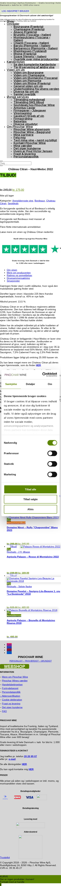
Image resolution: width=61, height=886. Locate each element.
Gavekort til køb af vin (29, 116)
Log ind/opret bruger (15, 11)
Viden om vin (16, 69)
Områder (13, 24)
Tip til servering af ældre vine (34, 67)
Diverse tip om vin (26, 91)
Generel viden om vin (28, 86)
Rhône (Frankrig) (25, 53)
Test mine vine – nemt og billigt (35, 140)
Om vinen (12, 270)
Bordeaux (40, 200)
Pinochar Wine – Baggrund (32, 132)
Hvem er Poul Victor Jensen (33, 151)
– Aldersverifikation (10, 696)
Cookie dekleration (12, 699)
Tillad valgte (30, 499)
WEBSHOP (14, 666)
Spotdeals (13, 203)
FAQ (4, 711)
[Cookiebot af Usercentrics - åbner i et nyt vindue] (43, 374)
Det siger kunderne (27, 148)
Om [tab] (50, 383)
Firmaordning (23, 118)
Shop (10, 21)
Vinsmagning (23, 113)
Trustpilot (5, 857)
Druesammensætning (18, 278)
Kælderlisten (16, 61)
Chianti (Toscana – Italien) (31, 43)
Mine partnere (24, 134)
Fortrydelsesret (10, 688)
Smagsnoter (13, 280)
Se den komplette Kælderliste (35, 64)
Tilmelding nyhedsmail (29, 99)
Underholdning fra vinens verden (36, 89)
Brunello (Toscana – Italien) (32, 34)
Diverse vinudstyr (26, 124)
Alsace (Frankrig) (25, 32)
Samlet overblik (25, 94)
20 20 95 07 (30, 756)
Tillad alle (30, 489)
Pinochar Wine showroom (32, 129)
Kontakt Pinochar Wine (30, 143)
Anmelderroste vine (22, 200)
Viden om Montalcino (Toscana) (36, 78)
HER (31, 769)
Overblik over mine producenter (36, 59)
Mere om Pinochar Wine (15, 676)
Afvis (30, 509)
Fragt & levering (25, 154)
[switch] (52, 453)
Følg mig (20, 137)
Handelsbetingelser (12, 684)
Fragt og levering (11, 703)
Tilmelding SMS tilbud (29, 102)
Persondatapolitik (26, 156)
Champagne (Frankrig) (29, 29)
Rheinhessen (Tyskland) (30, 51)
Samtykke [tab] (11, 383)
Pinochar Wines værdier (15, 680)
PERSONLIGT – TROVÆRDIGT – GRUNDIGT (30, 661)
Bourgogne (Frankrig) (28, 26)
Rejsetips (20, 121)
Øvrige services (18, 97)
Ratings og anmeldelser (19, 275)
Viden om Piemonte (27, 80)
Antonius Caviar (24, 107)
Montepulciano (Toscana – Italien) (32, 39)
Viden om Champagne (29, 75)
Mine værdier (23, 145)
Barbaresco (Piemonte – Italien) (36, 48)
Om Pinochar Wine (20, 126)
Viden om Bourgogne (29, 72)
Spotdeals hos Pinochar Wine (34, 105)
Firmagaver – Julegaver (30, 110)
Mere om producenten (19, 272)
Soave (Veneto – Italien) (30, 56)
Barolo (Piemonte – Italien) (32, 45)
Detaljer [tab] (30, 383)
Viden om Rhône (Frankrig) (32, 83)
